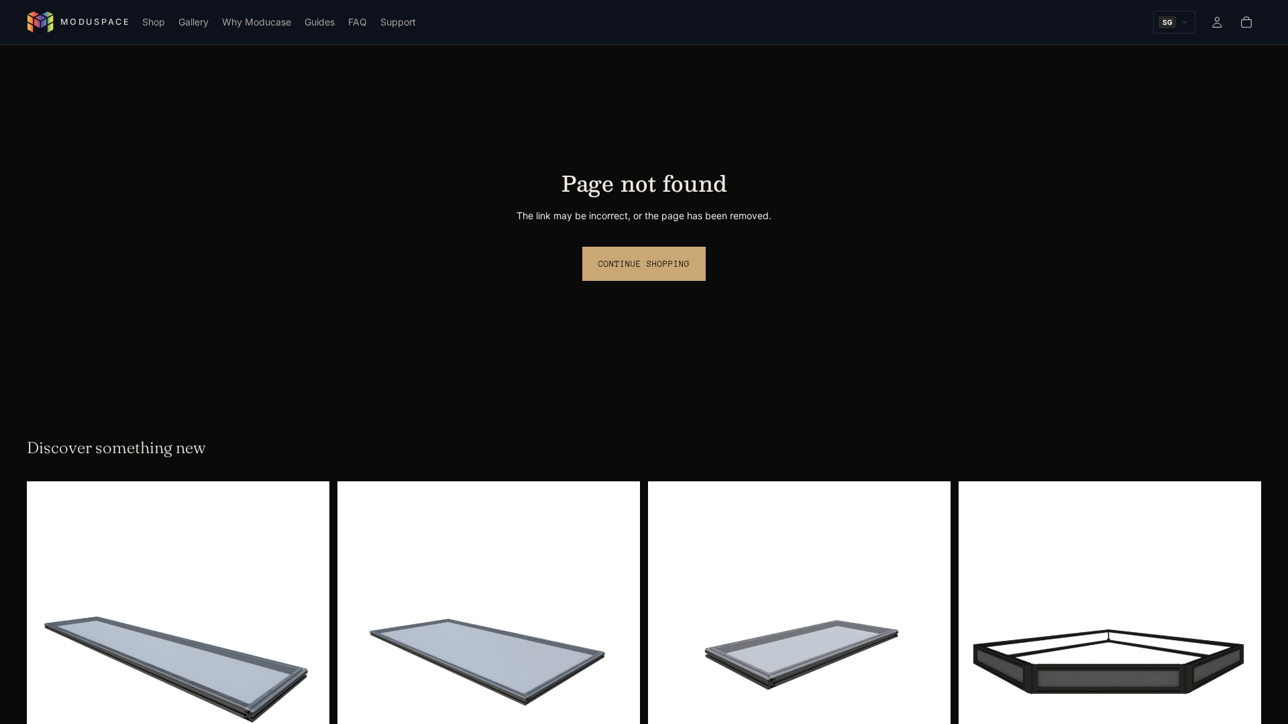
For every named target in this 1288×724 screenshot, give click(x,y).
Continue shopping (644, 264)
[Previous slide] (47, 657)
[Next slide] (309, 657)
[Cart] (1246, 22)
